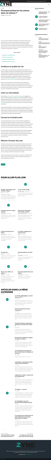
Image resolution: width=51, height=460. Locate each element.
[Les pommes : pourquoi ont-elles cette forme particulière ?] (7, 365)
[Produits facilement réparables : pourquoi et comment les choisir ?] (7, 327)
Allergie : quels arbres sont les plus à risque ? (8, 190)
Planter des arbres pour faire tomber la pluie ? (24, 211)
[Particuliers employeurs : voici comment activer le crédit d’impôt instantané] (36, 55)
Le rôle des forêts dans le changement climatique (43, 17)
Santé (40, 45)
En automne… (4, 252)
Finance (40, 37)
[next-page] (4, 285)
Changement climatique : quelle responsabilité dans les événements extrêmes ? (44, 13)
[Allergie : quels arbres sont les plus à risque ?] (8, 184)
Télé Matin (2, 274)
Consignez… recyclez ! (21, 389)
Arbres (3, 164)
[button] (48, 4)
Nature (2, 8)
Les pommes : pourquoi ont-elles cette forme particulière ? (24, 362)
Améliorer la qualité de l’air (9, 55)
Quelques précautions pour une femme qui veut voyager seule (44, 43)
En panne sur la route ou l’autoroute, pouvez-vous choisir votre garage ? (43, 51)
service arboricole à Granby (11, 79)
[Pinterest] (17, 171)
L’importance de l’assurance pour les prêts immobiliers (44, 39)
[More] (23, 171)
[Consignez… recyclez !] (7, 393)
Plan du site (3, 459)
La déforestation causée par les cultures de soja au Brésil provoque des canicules (44, 21)
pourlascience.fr (4, 234)
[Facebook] (11, 171)
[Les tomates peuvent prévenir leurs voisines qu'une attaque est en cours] (7, 354)
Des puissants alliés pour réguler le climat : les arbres (24, 338)
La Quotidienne (3, 213)
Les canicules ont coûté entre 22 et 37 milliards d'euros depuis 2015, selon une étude (24, 417)
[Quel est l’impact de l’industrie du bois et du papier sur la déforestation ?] (36, 24)
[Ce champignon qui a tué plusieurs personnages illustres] (7, 404)
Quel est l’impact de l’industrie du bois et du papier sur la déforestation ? (44, 25)
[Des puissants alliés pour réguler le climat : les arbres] (7, 341)
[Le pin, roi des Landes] (25, 184)
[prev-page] (2, 285)
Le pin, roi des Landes (24, 189)
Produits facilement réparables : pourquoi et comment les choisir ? (23, 325)
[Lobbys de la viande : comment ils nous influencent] (7, 378)
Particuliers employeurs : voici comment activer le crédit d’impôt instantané (44, 56)
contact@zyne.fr (29, 454)
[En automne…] (8, 247)
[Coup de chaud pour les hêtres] (8, 226)
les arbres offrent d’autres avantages (15, 96)
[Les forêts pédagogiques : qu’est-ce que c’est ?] (7, 299)
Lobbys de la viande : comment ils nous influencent (24, 375)
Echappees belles (21, 191)
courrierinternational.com (22, 213)
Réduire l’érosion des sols (9, 61)
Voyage (40, 41)
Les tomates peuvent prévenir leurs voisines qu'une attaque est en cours (24, 352)
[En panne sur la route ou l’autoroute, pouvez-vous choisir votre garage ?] (36, 50)
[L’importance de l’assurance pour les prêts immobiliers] (36, 38)
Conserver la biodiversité (8, 59)
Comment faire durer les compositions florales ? (43, 29)
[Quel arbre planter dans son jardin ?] (25, 266)
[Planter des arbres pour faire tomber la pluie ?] (25, 205)
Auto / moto (41, 49)
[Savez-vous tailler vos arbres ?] (8, 266)
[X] (14, 171)
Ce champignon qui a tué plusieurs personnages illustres (23, 401)
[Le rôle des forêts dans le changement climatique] (36, 16)
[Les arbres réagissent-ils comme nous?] (25, 226)
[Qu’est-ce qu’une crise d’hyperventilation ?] (36, 46)
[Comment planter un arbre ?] (25, 247)
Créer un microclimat (7, 57)
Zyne (3, 15)
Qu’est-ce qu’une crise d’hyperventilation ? (43, 47)
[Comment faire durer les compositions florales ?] (36, 28)
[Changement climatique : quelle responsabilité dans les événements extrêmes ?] (36, 12)
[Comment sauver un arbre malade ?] (8, 205)
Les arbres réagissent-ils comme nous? (24, 232)
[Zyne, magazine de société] (6, 5)
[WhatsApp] (20, 171)
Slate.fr (19, 234)
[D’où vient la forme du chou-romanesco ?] (7, 312)
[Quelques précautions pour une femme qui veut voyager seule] (36, 42)
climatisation (3, 102)
